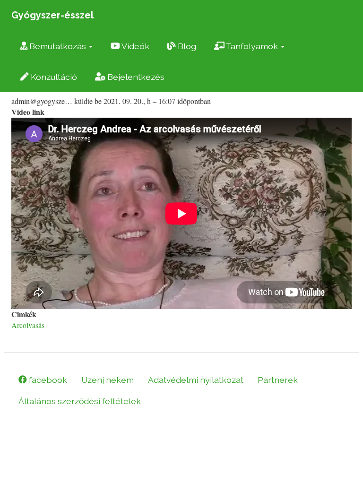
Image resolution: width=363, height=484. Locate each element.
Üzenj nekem (107, 380)
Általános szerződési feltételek (79, 401)
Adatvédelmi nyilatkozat (195, 380)
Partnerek (278, 380)
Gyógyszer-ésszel (52, 15)
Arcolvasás (27, 325)
